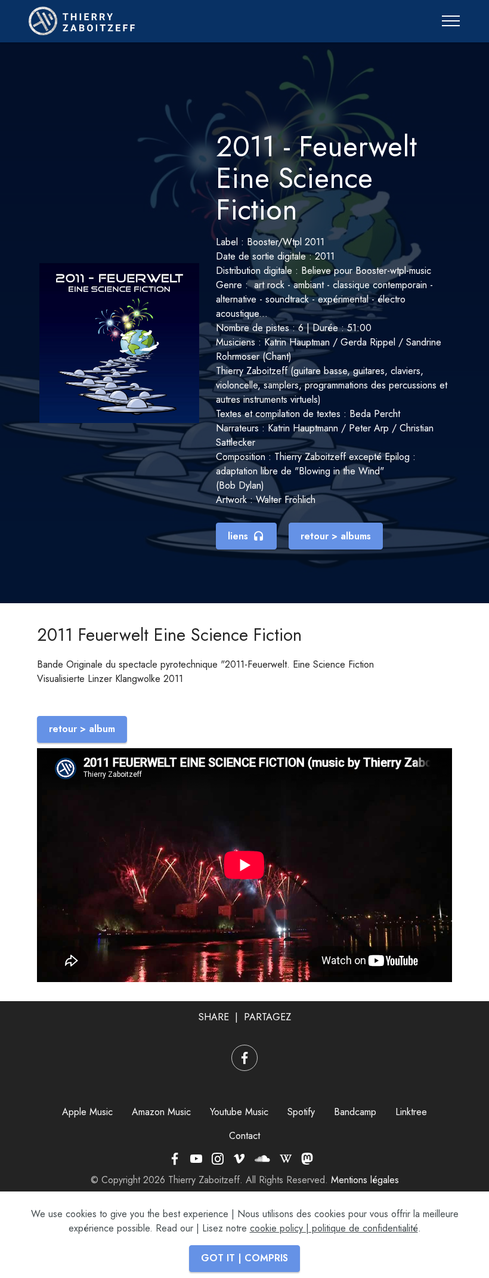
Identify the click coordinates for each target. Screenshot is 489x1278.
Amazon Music (161, 1112)
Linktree (411, 1112)
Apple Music (87, 1112)
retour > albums (336, 536)
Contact (244, 1136)
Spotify (301, 1112)
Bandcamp (355, 1112)
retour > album (82, 729)
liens (238, 536)
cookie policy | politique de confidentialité (334, 1228)
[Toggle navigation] (451, 21)
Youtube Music (239, 1112)
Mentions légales (365, 1180)
